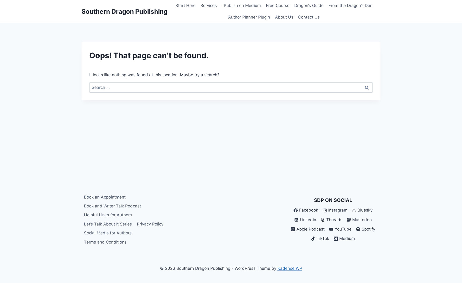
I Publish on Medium (241, 5)
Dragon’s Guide (309, 5)
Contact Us (309, 17)
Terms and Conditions (105, 242)
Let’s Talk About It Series (108, 224)
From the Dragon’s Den (350, 5)
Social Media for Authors (108, 233)
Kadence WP (289, 268)
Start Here (185, 5)
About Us (284, 17)
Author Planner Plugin (249, 17)
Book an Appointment (105, 197)
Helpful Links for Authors (108, 214)
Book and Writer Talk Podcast (112, 206)
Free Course (277, 5)
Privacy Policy (150, 224)
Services (208, 5)
